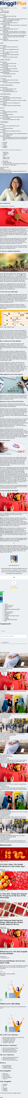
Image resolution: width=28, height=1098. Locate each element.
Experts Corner (6, 157)
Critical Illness (3, 104)
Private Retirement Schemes (10, 619)
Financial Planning (8, 611)
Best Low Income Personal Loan (10, 1060)
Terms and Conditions (5, 136)
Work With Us (6, 1074)
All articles (2, 110)
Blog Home (5, 152)
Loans (2, 43)
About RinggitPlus (4, 122)
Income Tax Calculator (5, 118)
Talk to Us (5, 1073)
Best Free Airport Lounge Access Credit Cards (13, 1037)
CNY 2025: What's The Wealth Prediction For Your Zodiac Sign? (12, 865)
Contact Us (2, 127)
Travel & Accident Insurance (6, 85)
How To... (3, 108)
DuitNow (6, 608)
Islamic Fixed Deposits (5, 69)
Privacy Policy (6, 1076)
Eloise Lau (2, 869)
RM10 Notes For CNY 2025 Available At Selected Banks (13, 691)
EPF (5, 610)
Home (1, 12)
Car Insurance (3, 78)
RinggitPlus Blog (7, 1066)
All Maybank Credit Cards (9, 1040)
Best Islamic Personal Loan (9, 1058)
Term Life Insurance (4, 96)
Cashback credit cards (5, 23)
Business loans (3, 55)
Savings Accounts (4, 64)
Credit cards (2, 15)
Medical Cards (3, 101)
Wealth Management (4, 72)
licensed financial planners (21, 485)
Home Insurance (3, 81)
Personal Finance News (5, 170)
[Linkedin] (14, 577)
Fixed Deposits (3, 62)
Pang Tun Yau (3, 669)
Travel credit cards (4, 39)
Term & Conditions (7, 1077)
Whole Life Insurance (5, 99)
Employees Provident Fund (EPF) (12, 609)
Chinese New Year (7, 162)
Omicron (20, 370)
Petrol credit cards (4, 30)
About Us (2, 124)
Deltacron (2, 371)
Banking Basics (3, 113)
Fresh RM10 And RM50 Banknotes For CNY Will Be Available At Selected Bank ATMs (12, 734)
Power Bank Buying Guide (6, 668)
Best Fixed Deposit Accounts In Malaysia (18, 422)
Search (24, 8)
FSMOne (6, 614)
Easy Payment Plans (4, 53)
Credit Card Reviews (7, 1068)
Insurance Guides (4, 115)
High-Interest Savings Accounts (11, 615)
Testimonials (3, 129)
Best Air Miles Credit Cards (9, 1038)
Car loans (2, 50)
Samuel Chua (3, 692)
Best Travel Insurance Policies (10, 1052)
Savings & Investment (5, 59)
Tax (4, 156)
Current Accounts (4, 67)
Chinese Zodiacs (8, 606)
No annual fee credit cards (6, 21)
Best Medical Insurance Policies (10, 1050)
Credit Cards (6, 12)
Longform (6, 618)
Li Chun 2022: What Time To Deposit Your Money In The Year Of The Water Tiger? (15, 164)
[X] (14, 598)
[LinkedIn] (14, 601)
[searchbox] (15, 8)
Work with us (3, 132)
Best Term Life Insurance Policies (10, 1048)
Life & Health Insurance (5, 94)
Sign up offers (3, 17)
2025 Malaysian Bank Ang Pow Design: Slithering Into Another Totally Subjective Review (11, 922)
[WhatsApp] (14, 593)
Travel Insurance (4, 87)
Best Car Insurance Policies (9, 1049)
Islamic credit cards (4, 34)
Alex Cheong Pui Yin (5, 203)
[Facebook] (14, 596)
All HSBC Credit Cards (8, 1042)
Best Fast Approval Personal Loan (10, 1057)
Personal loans (3, 45)
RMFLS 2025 (6, 158)
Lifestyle (2, 168)
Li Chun (6, 617)
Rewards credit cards (4, 27)
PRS (5, 620)
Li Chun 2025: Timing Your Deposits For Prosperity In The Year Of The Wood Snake (13, 896)
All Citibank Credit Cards (9, 1041)
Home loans (2, 48)
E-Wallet (5, 154)
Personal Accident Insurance (6, 90)
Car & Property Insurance (6, 76)
